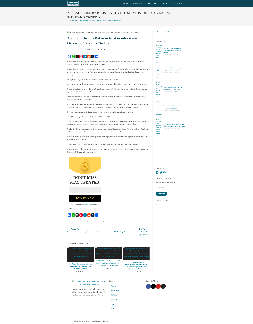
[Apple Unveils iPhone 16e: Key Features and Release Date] (159, 89)
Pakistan (100, 221)
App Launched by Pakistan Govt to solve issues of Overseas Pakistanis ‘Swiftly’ (101, 20)
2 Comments (176, 129)
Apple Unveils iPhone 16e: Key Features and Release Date (172, 88)
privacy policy (88, 204)
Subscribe (161, 194)
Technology (115, 309)
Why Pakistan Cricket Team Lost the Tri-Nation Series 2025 (174, 107)
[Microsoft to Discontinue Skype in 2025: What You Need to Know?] (159, 70)
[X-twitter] (153, 286)
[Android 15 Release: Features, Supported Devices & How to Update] (159, 51)
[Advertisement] (171, 151)
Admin (71, 50)
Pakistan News (108, 50)
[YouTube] (164, 172)
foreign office (92, 221)
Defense (114, 295)
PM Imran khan (108, 221)
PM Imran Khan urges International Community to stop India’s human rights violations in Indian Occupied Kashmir (136, 265)
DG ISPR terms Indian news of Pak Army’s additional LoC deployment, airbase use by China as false (108, 263)
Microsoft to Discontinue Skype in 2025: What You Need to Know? (173, 69)
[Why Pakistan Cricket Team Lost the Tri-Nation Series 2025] (159, 108)
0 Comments (175, 55)
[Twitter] (160, 172)
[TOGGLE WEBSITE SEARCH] (185, 3)
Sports (113, 304)
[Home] (67, 20)
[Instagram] (163, 286)
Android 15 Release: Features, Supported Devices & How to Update (172, 51)
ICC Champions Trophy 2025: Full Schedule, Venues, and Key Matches (174, 126)
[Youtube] (158, 286)
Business (114, 300)
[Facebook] (157, 172)
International (98, 50)
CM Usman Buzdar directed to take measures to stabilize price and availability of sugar (80, 266)
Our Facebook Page (164, 32)
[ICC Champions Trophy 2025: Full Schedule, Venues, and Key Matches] (159, 126)
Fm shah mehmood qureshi (79, 221)
